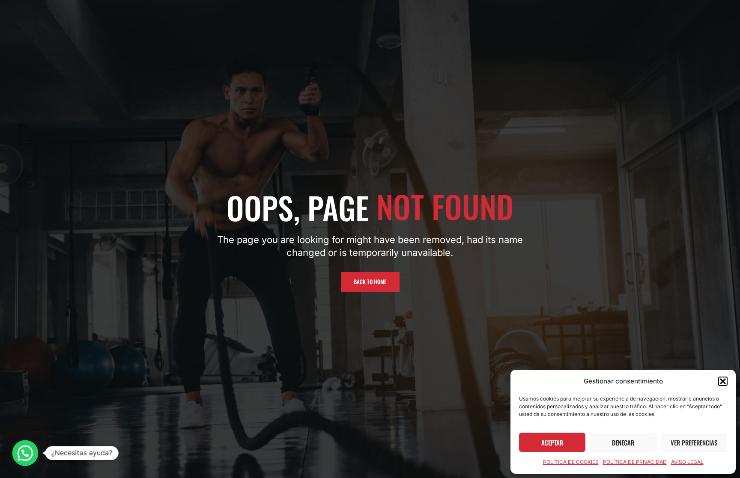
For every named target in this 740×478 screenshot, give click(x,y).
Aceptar (552, 442)
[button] (723, 381)
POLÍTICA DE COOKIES (571, 462)
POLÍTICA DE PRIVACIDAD (635, 462)
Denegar (623, 442)
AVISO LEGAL (687, 462)
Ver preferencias (694, 442)
